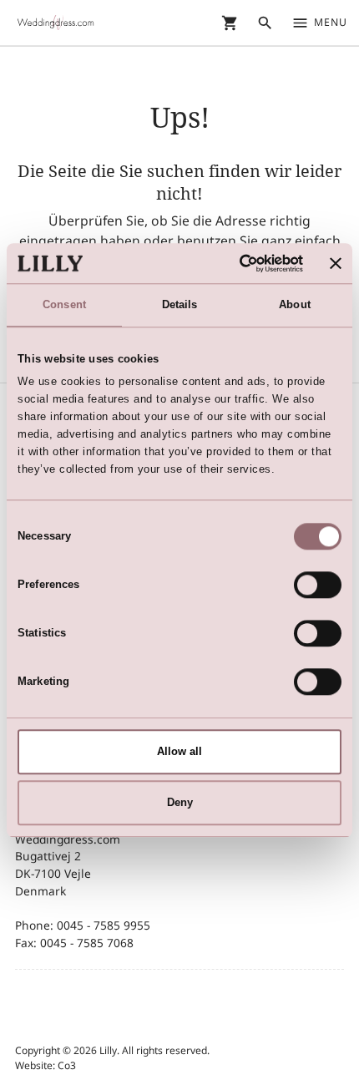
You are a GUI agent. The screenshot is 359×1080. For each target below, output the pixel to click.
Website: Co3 (45, 1065)
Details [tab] (180, 304)
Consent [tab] (64, 304)
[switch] (317, 584)
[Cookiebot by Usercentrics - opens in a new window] (231, 263)
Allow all (179, 751)
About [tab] (295, 304)
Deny (180, 802)
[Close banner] (335, 263)
